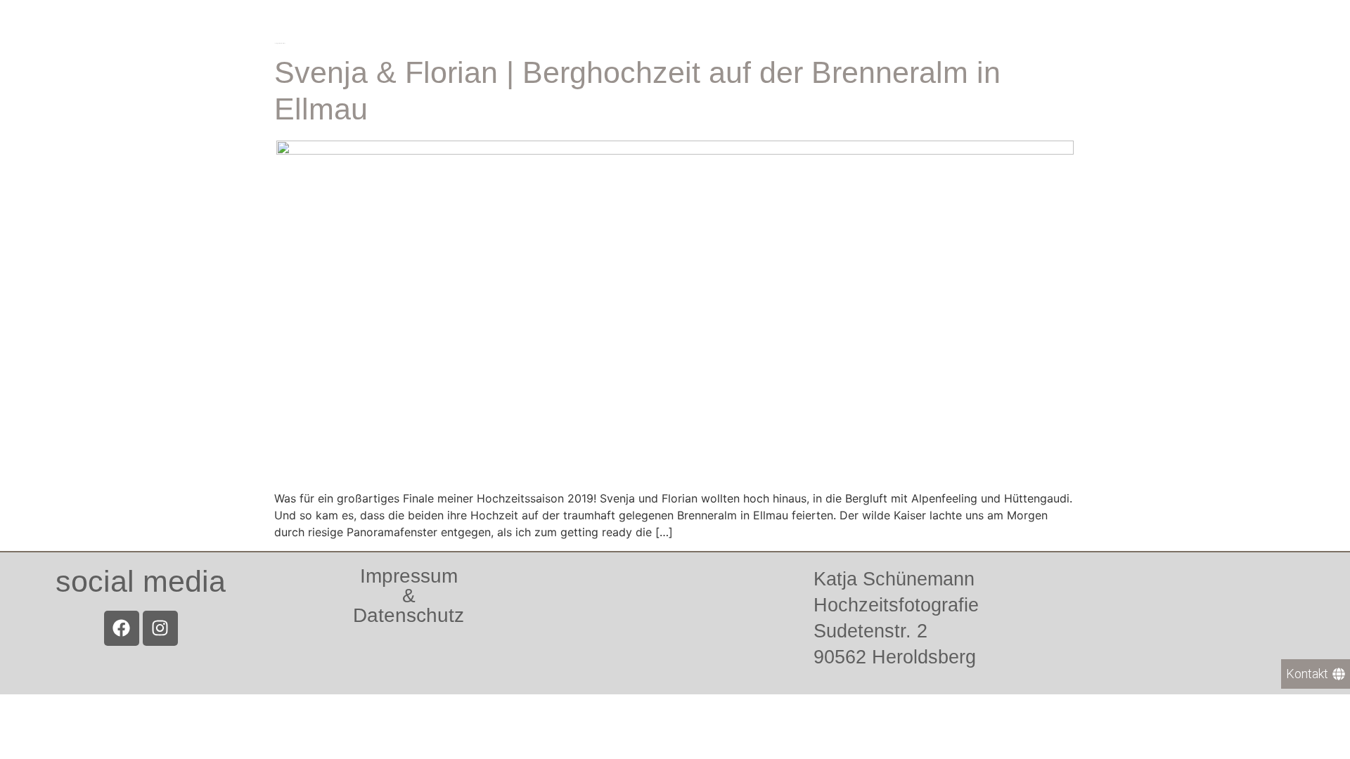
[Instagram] (160, 628)
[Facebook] (121, 628)
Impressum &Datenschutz (408, 595)
